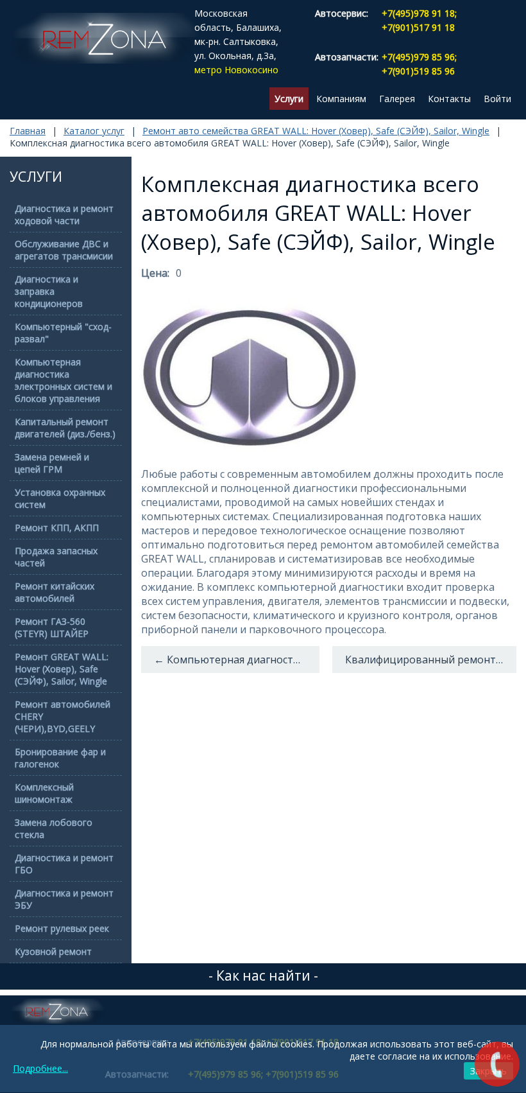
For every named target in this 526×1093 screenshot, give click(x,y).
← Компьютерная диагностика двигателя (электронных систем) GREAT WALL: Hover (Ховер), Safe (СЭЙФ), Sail (236, 659)
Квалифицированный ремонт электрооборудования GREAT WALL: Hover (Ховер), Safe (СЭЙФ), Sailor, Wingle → (431, 659)
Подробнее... (40, 1068)
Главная (28, 131)
